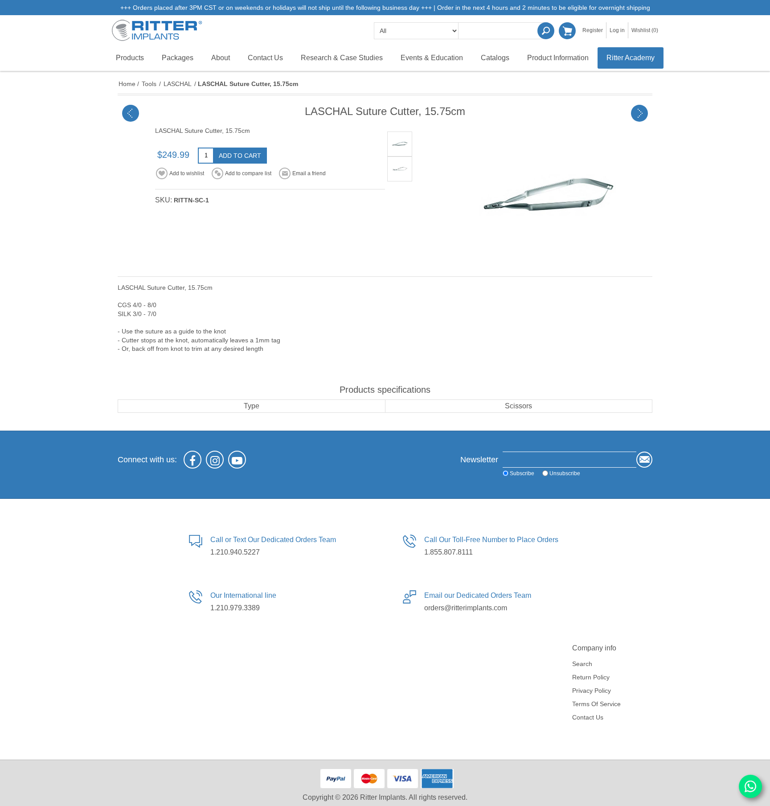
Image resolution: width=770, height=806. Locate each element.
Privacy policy (591, 690)
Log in (617, 30)
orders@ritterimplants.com (465, 608)
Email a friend (309, 173)
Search (545, 30)
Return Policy (591, 677)
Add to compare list (248, 173)
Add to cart (240, 155)
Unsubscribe (564, 473)
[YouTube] (237, 460)
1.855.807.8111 (448, 552)
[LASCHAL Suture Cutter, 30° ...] (639, 113)
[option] (399, 144)
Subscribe (522, 473)
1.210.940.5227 (235, 552)
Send (644, 460)
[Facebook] (192, 460)
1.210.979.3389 (235, 608)
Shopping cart (567, 30)
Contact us (587, 717)
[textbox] (503, 30)
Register (592, 30)
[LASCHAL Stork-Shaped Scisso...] (130, 113)
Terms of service (596, 703)
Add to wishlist (186, 173)
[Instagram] (215, 460)
